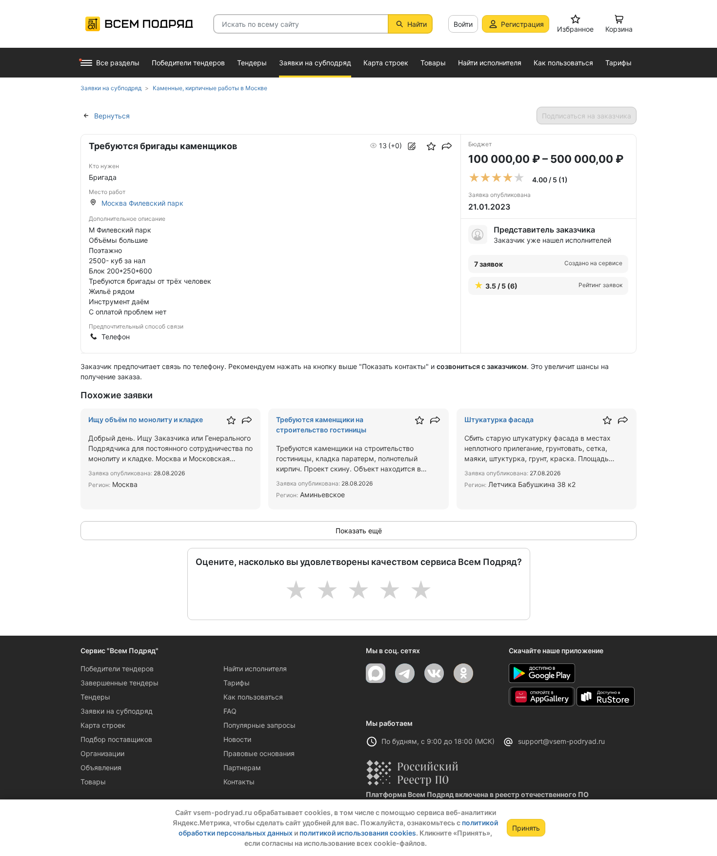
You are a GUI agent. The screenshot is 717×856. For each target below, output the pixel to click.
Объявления (100, 767)
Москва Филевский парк (142, 203)
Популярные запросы (259, 725)
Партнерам (242, 767)
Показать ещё (359, 530)
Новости (237, 739)
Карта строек (102, 725)
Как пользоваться (253, 697)
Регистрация (522, 24)
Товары (93, 782)
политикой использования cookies (357, 833)
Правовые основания (259, 753)
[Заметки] (412, 146)
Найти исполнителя (255, 668)
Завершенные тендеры (119, 683)
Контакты (239, 782)
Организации (102, 753)
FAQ (230, 711)
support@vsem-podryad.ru (561, 741)
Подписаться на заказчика (586, 116)
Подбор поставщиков (116, 739)
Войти (463, 24)
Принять (526, 828)
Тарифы (236, 683)
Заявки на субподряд (116, 711)
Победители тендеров (117, 668)
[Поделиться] (447, 146)
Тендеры (95, 697)
